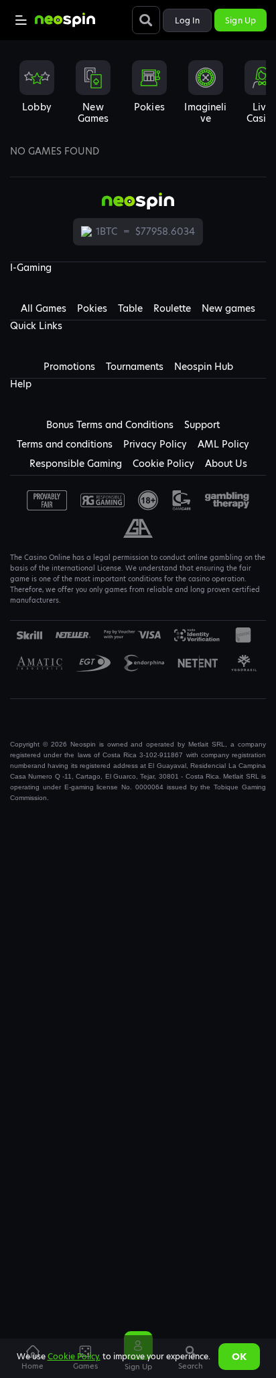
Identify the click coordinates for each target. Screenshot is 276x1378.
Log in (187, 20)
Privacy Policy (155, 444)
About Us (226, 463)
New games (228, 308)
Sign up (240, 20)
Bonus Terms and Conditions (110, 424)
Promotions (69, 366)
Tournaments (134, 366)
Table (130, 308)
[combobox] (138, 96)
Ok (239, 1356)
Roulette (172, 308)
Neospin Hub (203, 366)
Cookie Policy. (74, 1356)
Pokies (92, 308)
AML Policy (223, 444)
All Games (43, 308)
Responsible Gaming (75, 463)
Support (202, 424)
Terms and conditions (65, 444)
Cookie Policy (163, 463)
